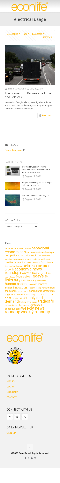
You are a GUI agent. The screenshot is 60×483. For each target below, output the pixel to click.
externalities (44, 273)
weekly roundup (35, 311)
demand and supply (14, 266)
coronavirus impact (22, 259)
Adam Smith (10, 248)
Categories (12, 34)
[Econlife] (30, 6)
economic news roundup (23, 271)
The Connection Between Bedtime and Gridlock (28, 95)
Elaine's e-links (29, 273)
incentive (31, 284)
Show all (48, 37)
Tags (24, 34)
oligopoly (31, 295)
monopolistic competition (42, 291)
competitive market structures (23, 255)
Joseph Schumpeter (36, 288)
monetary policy (22, 291)
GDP (16, 280)
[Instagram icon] (34, 458)
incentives (41, 284)
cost (34, 259)
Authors (38, 34)
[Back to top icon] (30, 447)
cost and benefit (43, 259)
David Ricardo (47, 262)
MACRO (11, 381)
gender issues (27, 280)
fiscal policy (23, 276)
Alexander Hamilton (24, 249)
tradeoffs (46, 301)
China (26, 252)
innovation (20, 287)
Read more (47, 115)
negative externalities (16, 294)
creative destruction (15, 262)
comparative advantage (42, 252)
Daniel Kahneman (33, 262)
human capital (16, 284)
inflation (8, 287)
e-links (29, 265)
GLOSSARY (12, 392)
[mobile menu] (56, 5)
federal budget (10, 277)
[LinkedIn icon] (31, 458)
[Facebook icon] (25, 458)
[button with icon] (10, 416)
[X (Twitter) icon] (28, 458)
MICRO (10, 386)
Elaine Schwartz (16, 88)
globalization (40, 281)
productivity (18, 298)
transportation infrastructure (17, 305)
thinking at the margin (28, 302)
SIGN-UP (11, 433)
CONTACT (12, 397)
